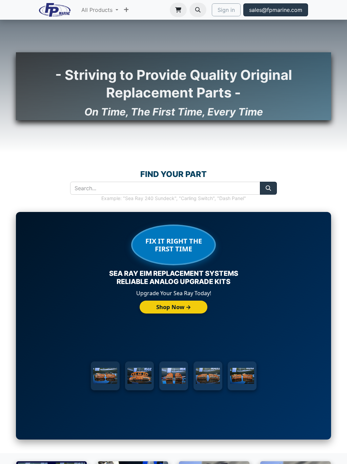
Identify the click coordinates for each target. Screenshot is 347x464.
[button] (197, 10)
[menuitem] (100, 10)
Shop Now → (173, 307)
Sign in (226, 9)
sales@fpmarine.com (275, 9)
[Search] (268, 188)
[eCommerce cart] (178, 10)
